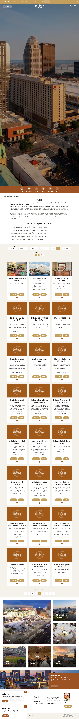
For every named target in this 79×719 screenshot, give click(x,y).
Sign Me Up (55, 686)
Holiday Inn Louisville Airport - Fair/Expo (39, 442)
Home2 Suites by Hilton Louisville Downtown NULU (39, 524)
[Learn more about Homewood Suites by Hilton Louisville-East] (62, 555)
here (58, 216)
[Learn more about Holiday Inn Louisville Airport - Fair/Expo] (39, 432)
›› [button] (53, 593)
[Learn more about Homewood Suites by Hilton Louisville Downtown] (39, 555)
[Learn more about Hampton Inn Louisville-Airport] (39, 269)
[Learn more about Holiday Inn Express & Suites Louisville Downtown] (39, 391)
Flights (43, 191)
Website (21, 294)
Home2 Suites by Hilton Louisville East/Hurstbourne (62, 524)
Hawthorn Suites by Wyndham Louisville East (39, 319)
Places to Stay (37, 191)
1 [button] (32, 593)
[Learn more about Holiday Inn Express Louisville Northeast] (17, 432)
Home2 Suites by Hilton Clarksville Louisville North (62, 483)
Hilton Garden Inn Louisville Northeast (17, 401)
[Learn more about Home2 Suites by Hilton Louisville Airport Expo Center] (17, 514)
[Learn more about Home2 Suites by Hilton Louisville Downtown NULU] (39, 514)
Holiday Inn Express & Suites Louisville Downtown (39, 401)
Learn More (13, 294)
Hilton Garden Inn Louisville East (39, 360)
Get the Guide (68, 706)
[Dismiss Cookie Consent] (25, 692)
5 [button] (46, 593)
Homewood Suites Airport (17, 564)
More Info (47, 1)
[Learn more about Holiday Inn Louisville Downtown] (17, 473)
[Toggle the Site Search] (71, 6)
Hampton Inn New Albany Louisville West (17, 319)
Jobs (35, 699)
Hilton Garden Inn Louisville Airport (62, 319)
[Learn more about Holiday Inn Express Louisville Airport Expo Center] (62, 391)
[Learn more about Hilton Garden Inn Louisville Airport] (62, 308)
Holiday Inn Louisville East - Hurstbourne (40, 483)
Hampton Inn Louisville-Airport (39, 279)
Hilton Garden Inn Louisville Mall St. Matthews (62, 360)
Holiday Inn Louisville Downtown (17, 483)
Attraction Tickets (50, 191)
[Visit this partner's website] (68, 715)
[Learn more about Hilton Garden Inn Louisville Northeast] (17, 391)
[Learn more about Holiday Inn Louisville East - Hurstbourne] (39, 473)
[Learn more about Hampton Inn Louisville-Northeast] (62, 269)
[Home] (39, 6)
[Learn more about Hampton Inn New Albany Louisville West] (17, 308)
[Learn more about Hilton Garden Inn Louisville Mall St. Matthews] (62, 349)
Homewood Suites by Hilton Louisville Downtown (39, 565)
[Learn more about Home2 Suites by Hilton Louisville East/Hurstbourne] (62, 514)
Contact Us (36, 697)
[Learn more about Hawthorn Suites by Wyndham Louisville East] (39, 308)
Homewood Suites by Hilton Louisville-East (62, 565)
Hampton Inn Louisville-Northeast (62, 279)
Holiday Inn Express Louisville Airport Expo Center (61, 401)
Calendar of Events (29, 191)
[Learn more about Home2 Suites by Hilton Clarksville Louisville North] (62, 473)
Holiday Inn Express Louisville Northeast (17, 442)
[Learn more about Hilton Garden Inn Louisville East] (39, 349)
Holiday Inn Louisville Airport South (61, 442)
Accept (5, 701)
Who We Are (37, 701)
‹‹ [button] (25, 593)
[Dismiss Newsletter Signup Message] (25, 706)
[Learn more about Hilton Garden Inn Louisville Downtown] (17, 349)
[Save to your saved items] (17, 297)
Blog (22, 191)
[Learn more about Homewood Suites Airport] (17, 555)
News (57, 191)
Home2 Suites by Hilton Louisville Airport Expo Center (17, 524)
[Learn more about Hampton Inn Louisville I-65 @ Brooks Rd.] (17, 269)
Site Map (33, 715)
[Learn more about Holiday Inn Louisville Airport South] (62, 432)
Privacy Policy (29, 715)
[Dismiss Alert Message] (77, 1)
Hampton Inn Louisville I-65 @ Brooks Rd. (17, 279)
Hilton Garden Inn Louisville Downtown (17, 360)
